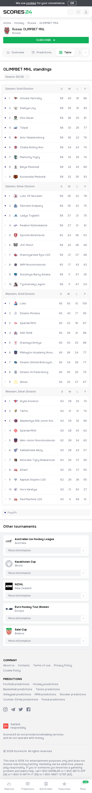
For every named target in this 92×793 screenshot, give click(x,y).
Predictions (44, 52)
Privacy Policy (63, 665)
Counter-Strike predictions (20, 699)
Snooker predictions (73, 694)
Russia (32, 23)
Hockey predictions (45, 684)
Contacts (24, 665)
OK (72, 3)
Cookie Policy (12, 670)
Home (7, 23)
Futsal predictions (53, 699)
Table (67, 52)
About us (9, 665)
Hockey (19, 23)
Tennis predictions (48, 689)
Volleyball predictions (17, 694)
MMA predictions (45, 694)
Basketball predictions (17, 689)
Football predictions (16, 684)
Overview (18, 52)
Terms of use (41, 665)
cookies (31, 3)
